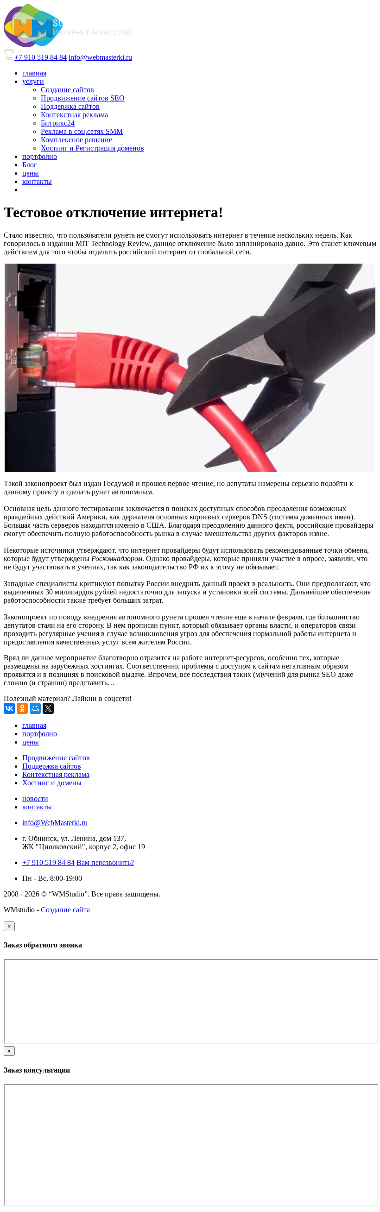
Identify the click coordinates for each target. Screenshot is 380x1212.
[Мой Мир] (35, 708)
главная (34, 725)
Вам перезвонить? (105, 862)
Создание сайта (65, 910)
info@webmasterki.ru (100, 57)
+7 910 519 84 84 (40, 57)
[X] (48, 708)
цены (30, 742)
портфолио (39, 734)
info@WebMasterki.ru (55, 823)
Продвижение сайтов (56, 758)
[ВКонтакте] (9, 708)
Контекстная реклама (55, 774)
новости (35, 798)
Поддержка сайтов (51, 766)
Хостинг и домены (52, 783)
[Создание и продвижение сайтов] (68, 45)
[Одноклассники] (22, 708)
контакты (37, 807)
